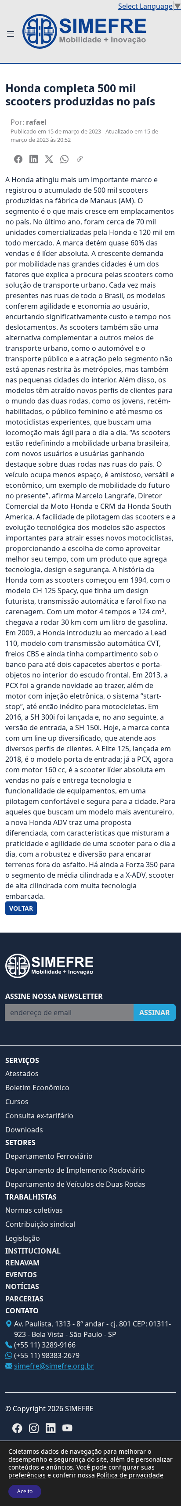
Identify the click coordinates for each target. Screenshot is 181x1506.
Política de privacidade (130, 1475)
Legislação (22, 1238)
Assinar (154, 1012)
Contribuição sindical (40, 1224)
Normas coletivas (34, 1210)
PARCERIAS (24, 1299)
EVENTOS (21, 1275)
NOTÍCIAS (22, 1287)
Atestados (22, 1073)
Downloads (24, 1130)
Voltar (21, 908)
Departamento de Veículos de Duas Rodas (75, 1184)
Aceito (25, 1491)
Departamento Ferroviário (49, 1156)
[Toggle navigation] (10, 34)
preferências (27, 1475)
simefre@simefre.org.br (54, 1366)
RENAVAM (22, 1263)
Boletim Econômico (37, 1087)
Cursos (17, 1101)
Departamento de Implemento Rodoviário (75, 1170)
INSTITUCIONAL (33, 1251)
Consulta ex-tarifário (39, 1115)
